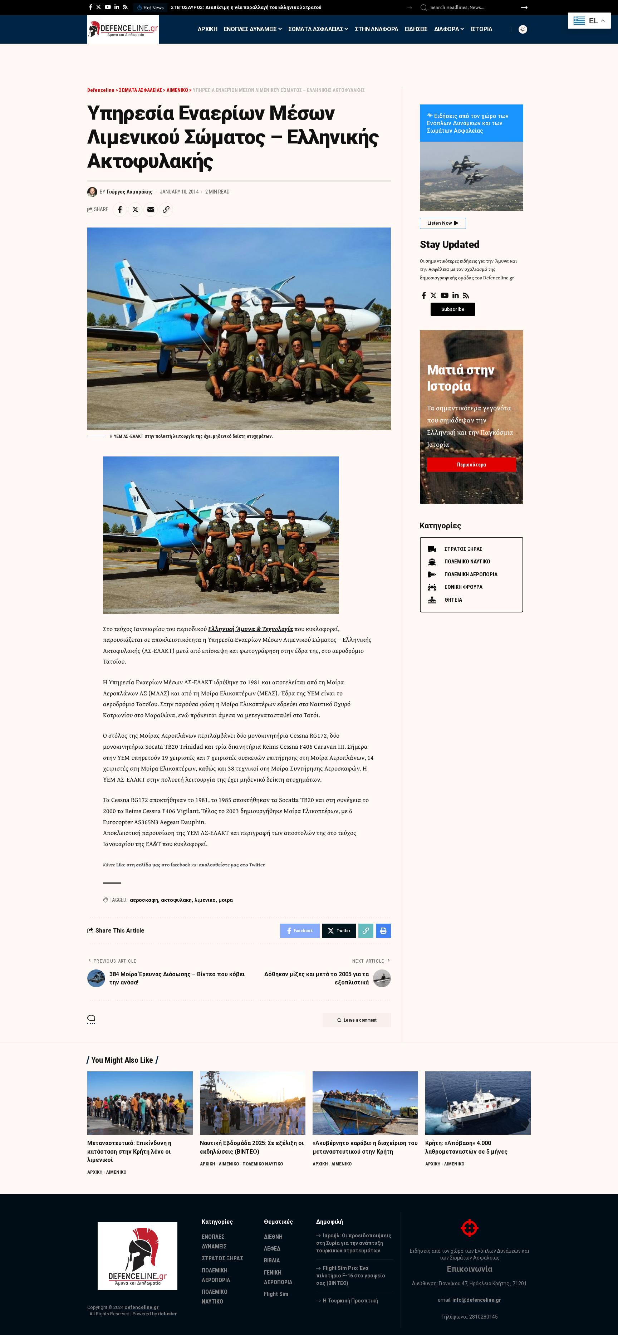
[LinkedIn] (117, 7)
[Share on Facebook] (120, 209)
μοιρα (226, 900)
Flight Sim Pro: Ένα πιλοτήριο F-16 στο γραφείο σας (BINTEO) (350, 1275)
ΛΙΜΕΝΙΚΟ (116, 1172)
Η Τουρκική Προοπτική (350, 1301)
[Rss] (125, 7)
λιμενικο (205, 900)
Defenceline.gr (141, 1307)
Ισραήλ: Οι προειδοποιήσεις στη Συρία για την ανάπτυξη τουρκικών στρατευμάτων (353, 1243)
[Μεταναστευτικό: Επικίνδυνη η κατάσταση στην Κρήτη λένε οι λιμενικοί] (140, 1103)
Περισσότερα (471, 465)
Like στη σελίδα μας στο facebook (153, 864)
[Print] (383, 931)
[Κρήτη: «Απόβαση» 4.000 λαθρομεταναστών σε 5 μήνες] (478, 1103)
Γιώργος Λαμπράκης (130, 192)
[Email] (150, 209)
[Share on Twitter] (135, 209)
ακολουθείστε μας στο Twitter (232, 864)
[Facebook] (90, 7)
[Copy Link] (166, 209)
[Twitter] (98, 7)
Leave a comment (360, 1020)
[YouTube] (108, 7)
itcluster (167, 1313)
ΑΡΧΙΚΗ (95, 1172)
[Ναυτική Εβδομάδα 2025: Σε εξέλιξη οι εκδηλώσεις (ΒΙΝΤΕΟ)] (252, 1103)
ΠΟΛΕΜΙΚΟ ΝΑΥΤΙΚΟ (262, 1164)
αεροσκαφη (144, 900)
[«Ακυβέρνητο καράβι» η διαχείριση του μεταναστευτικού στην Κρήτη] (365, 1103)
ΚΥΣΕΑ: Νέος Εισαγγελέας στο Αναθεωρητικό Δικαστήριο (235, 7)
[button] (409, 7)
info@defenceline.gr (476, 1300)
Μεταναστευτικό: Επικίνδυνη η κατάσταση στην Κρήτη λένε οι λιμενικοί (129, 1151)
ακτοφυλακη (176, 900)
